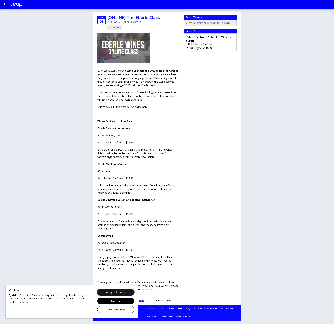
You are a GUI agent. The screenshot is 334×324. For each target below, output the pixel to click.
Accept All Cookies (115, 292)
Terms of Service (166, 308)
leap (28, 4)
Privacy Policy (183, 308)
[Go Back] (4, 4)
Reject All (115, 300)
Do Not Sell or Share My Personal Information (215, 308)
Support (152, 308)
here (162, 282)
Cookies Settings (115, 309)
